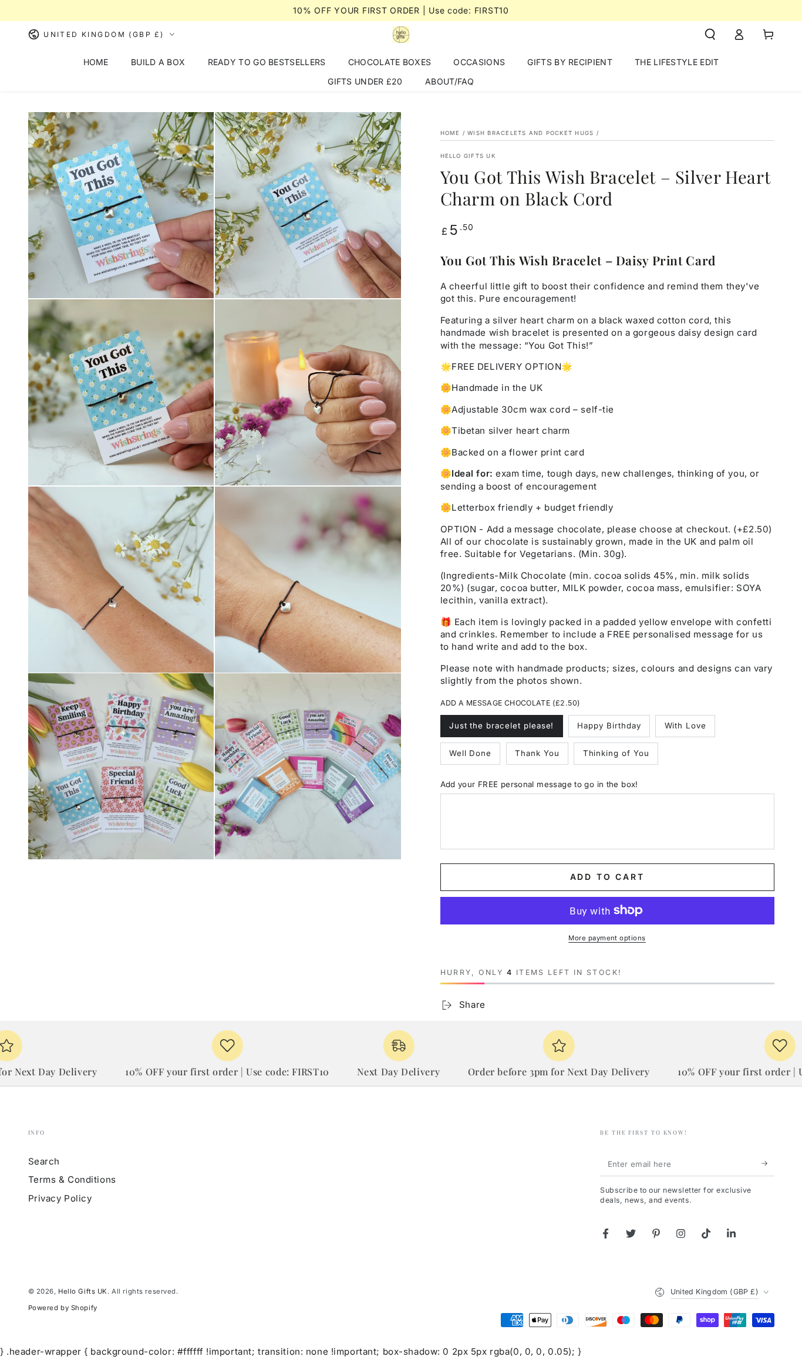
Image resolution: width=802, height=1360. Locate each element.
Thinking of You (616, 753)
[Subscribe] (767, 1164)
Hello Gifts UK (468, 156)
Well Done (470, 753)
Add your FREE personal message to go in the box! (539, 784)
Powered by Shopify (62, 1308)
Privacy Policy (60, 1198)
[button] (710, 34)
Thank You (537, 753)
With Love (686, 725)
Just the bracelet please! (501, 725)
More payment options (607, 938)
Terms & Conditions (72, 1179)
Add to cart (607, 877)
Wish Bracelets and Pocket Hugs (530, 133)
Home (450, 133)
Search (44, 1161)
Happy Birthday (609, 725)
